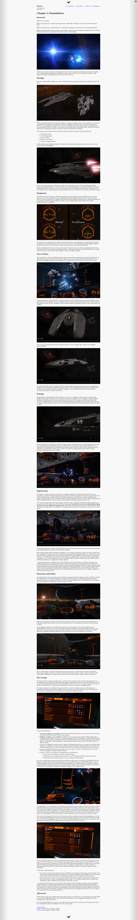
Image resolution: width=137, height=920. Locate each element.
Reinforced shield (41, 908)
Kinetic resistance (41, 910)
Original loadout (41, 907)
